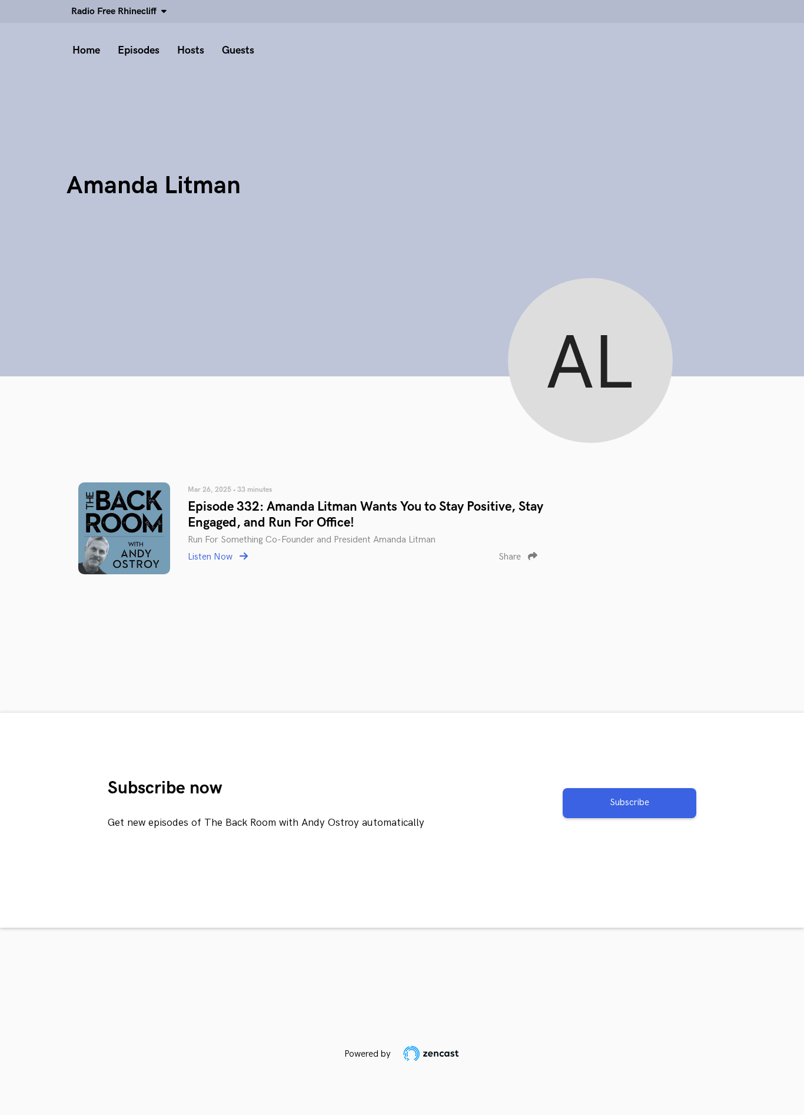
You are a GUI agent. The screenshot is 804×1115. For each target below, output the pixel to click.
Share (511, 557)
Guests (238, 50)
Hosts (190, 50)
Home (86, 50)
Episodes (139, 50)
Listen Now (211, 557)
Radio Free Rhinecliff (116, 11)
